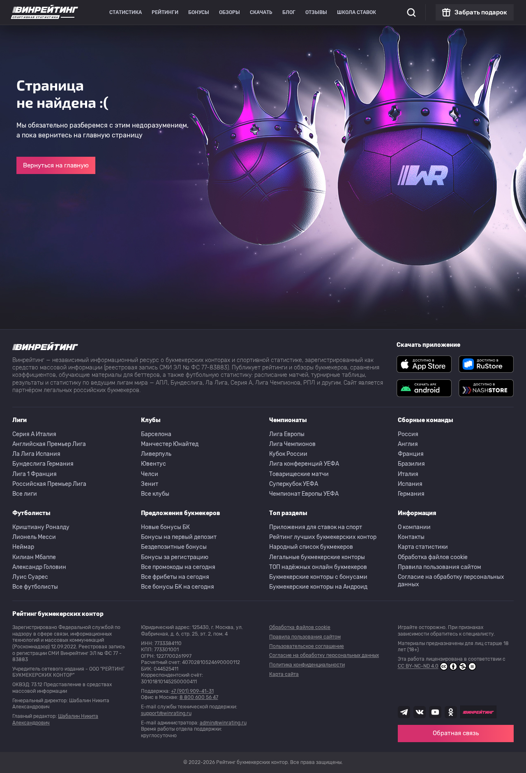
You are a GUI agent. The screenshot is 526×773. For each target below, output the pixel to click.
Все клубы (155, 493)
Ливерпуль (156, 453)
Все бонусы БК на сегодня (177, 586)
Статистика (125, 12)
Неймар (23, 546)
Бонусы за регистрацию (174, 557)
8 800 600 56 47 (199, 697)
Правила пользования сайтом (439, 567)
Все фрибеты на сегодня (175, 576)
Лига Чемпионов (292, 444)
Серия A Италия (34, 434)
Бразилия (411, 463)
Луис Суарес (30, 576)
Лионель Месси (34, 537)
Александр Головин (39, 567)
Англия (408, 444)
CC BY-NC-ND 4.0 (418, 666)
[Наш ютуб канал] (435, 712)
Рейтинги (165, 12)
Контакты (411, 537)
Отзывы (316, 12)
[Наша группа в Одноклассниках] (451, 712)
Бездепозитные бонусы (174, 546)
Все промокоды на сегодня (178, 567)
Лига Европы (287, 434)
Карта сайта (284, 674)
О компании (414, 527)
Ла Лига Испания (36, 453)
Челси (149, 474)
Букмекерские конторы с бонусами (318, 576)
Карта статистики (423, 546)
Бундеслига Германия (43, 463)
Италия (408, 474)
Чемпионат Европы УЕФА (304, 493)
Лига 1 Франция (34, 474)
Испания (410, 484)
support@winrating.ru (166, 713)
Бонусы (198, 12)
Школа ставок (356, 12)
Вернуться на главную (56, 165)
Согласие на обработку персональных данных (451, 580)
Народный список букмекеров (311, 546)
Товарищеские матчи (299, 474)
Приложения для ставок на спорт (315, 527)
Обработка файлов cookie (433, 557)
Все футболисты (35, 586)
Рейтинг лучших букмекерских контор (322, 537)
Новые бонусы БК (165, 527)
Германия (411, 493)
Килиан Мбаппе (34, 557)
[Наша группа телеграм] (404, 712)
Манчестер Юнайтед (169, 444)
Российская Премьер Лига (49, 484)
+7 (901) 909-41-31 (192, 691)
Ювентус (153, 463)
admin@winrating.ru (223, 723)
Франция (411, 453)
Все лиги (24, 493)
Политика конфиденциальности (307, 665)
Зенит (149, 484)
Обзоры (229, 12)
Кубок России (288, 453)
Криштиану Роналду (40, 527)
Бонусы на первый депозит (179, 537)
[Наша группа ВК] (419, 712)
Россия (408, 434)
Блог (288, 12)
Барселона (156, 434)
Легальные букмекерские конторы (317, 557)
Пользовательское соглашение (306, 646)
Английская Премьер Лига (49, 444)
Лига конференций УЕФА (304, 463)
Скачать (261, 12)
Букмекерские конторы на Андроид (318, 586)
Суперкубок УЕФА (293, 484)
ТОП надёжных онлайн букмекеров (318, 567)
